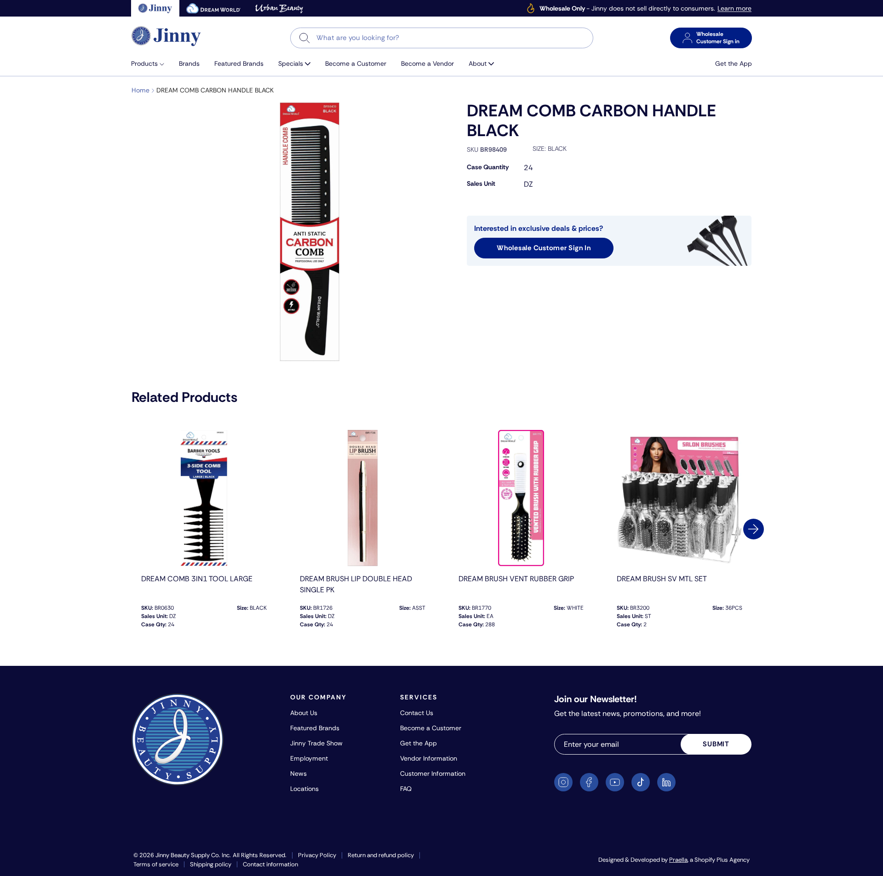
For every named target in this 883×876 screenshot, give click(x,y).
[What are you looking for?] (304, 38)
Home (140, 90)
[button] (151, 64)
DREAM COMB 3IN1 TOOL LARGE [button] (196, 579)
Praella (678, 860)
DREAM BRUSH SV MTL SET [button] (662, 579)
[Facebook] (589, 782)
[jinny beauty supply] (155, 8)
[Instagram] (563, 782)
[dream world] (213, 8)
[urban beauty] (279, 8)
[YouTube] (615, 782)
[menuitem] (151, 64)
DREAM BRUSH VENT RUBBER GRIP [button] (516, 579)
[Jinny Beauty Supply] (166, 36)
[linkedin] (666, 782)
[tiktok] (640, 782)
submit (716, 744)
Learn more (734, 8)
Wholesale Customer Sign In (544, 247)
